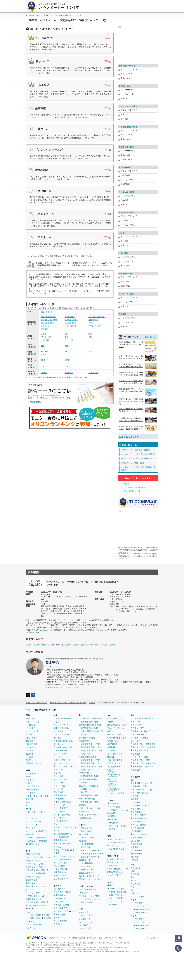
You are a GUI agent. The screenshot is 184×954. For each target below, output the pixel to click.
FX (27, 805)
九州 (49, 870)
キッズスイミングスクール (89, 899)
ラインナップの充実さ (96, 317)
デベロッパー (33, 928)
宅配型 (58, 773)
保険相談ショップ (33, 763)
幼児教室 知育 (85, 818)
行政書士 (84, 853)
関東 (90, 334)
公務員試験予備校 (86, 873)
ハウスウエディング (115, 859)
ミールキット (59, 744)
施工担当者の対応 (71, 323)
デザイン (91, 323)
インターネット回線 (139, 757)
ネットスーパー (60, 750)
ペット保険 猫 (137, 809)
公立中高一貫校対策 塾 (88, 786)
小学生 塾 (83, 792)
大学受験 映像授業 (87, 738)
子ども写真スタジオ (62, 837)
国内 (57, 914)
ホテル (56, 918)
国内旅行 (59, 892)
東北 (66, 334)
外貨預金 (30, 799)
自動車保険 (30, 718)
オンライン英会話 (86, 837)
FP (82, 844)
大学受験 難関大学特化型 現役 (92, 731)
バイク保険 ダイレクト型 (141, 789)
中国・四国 (45, 340)
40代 (66, 351)
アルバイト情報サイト (116, 728)
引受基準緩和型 (139, 818)
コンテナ (59, 770)
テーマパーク (113, 904)
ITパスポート (94, 857)
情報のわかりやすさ (48, 317)
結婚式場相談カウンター (117, 869)
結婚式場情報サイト (115, 872)
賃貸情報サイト (32, 880)
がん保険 (30, 757)
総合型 (58, 847)
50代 (90, 351)
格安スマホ (137, 725)
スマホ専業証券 (32, 786)
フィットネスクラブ (87, 889)
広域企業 (136, 754)
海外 (63, 914)
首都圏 (31, 870)
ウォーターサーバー (62, 718)
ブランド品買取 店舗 (62, 859)
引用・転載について (106, 938)
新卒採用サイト (114, 775)
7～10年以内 (93, 373)
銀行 (30, 783)
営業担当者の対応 (71, 320)
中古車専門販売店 (63, 802)
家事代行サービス (61, 728)
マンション (32, 857)
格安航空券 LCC (60, 902)
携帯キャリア (138, 728)
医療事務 (89, 844)
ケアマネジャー (97, 853)
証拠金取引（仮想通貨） (38, 841)
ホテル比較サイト (61, 898)
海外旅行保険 (31, 744)
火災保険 (30, 741)
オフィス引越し (60, 863)
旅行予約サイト (60, 889)
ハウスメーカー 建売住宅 (134, 487)
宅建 (83, 847)
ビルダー (31, 912)
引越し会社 (58, 776)
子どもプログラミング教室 (90, 879)
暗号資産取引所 (32, 834)
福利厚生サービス (61, 872)
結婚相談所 (112, 865)
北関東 (39, 915)
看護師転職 (112, 744)
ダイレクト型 (33, 722)
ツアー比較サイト (61, 908)
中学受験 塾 (84, 773)
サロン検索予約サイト (116, 849)
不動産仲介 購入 (33, 860)
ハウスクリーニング (62, 731)
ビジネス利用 (61, 921)
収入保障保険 (138, 828)
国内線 (58, 905)
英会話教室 (83, 834)
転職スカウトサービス (116, 738)
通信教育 (83, 805)
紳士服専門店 (84, 919)
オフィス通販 (59, 866)
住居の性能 (45, 326)
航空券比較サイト (61, 895)
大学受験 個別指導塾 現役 (90, 725)
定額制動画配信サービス (64, 834)
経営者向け (114, 819)
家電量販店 (83, 912)
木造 (42, 366)
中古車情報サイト (61, 795)
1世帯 (43, 360)
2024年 (37, 645)
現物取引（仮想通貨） (37, 837)
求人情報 (118, 938)
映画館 (110, 885)
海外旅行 (69, 892)
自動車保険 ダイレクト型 (141, 783)
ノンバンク (40, 812)
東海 (66, 337)
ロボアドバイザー (33, 844)
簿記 (88, 847)
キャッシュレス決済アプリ (37, 831)
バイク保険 (30, 728)
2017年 (91, 645)
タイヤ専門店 (84, 928)
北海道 (43, 334)
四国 (134, 750)
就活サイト (112, 722)
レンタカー (58, 782)
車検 (56, 824)
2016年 (99, 645)
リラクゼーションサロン (89, 896)
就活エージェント (114, 718)
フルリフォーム (34, 893)
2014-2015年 (109, 645)
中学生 (91, 808)
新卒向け (113, 829)
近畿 (90, 337)
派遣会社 (111, 757)
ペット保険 (30, 747)
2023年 (45, 645)
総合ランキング (47, 312)
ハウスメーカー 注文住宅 (36, 905)
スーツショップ (85, 922)
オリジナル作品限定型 (65, 850)
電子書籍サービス (61, 840)
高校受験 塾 (84, 741)
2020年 (68, 645)
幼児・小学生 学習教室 (88, 815)
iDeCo (133, 881)
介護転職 (111, 747)
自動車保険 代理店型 (139, 786)
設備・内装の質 (70, 326)
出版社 (58, 853)
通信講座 (83, 841)
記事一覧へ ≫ (150, 337)
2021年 (60, 645)
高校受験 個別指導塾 (88, 757)
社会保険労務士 (95, 850)
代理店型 (31, 725)
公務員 (84, 857)
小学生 (99, 808)
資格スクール (84, 860)
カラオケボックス (114, 901)
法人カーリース (114, 803)
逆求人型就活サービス (116, 725)
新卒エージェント (114, 780)
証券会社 (31, 780)
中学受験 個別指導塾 (88, 779)
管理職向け (114, 823)
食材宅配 (57, 738)
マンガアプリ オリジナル (64, 856)
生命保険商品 (136, 821)
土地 (49, 857)
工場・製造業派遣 (114, 760)
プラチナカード (141, 913)
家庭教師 (83, 811)
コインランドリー (61, 734)
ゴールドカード (34, 825)
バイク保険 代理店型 (139, 793)
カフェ (56, 831)
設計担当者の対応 (47, 323)
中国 (153, 747)
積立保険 (134, 860)
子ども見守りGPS (61, 879)
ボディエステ (113, 846)
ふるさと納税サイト (62, 760)
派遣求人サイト (114, 763)
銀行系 (31, 812)
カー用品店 (83, 925)
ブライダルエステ (114, 839)
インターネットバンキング (37, 796)
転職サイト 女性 (114, 734)
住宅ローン (128, 484)
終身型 (135, 815)
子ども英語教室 (85, 828)
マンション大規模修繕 (35, 873)
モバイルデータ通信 (139, 738)
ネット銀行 (30, 793)
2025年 (29, 645)
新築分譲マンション (132, 491)
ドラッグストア (85, 916)
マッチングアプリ (114, 875)
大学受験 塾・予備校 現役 (90, 718)
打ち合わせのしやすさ (49, 320)
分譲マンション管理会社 (36, 867)
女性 (66, 346)
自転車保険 (30, 738)
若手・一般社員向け (117, 826)
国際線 (66, 905)
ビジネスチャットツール (117, 810)
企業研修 (111, 816)
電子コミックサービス (63, 843)
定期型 (143, 815)
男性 (42, 346)
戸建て (42, 857)
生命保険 (30, 750)
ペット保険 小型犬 (138, 805)
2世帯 (67, 360)
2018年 (84, 645)
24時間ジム (84, 893)
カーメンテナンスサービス (65, 827)
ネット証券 (30, 773)
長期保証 (44, 329)
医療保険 (30, 754)
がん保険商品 (136, 831)
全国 (122, 898)
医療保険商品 (136, 812)
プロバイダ (135, 741)
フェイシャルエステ (115, 842)
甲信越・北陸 (46, 337)
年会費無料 (32, 818)
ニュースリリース (63, 938)
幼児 (83, 831)
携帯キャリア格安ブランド (144, 731)
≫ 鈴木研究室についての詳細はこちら (62, 687)
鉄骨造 (67, 366)
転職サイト (112, 731)
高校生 (84, 808)
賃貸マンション (32, 883)
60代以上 (44, 354)
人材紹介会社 (113, 785)
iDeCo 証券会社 (32, 789)
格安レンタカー (60, 786)
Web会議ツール (114, 813)
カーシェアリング (61, 779)
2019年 (76, 645)
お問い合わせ (92, 938)
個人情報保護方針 (78, 938)
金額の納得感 (93, 320)
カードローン (31, 809)
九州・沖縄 (69, 340)
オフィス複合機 (60, 869)
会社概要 (52, 938)
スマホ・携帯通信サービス (142, 718)
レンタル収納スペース (65, 766)
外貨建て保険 (136, 844)
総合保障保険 (136, 850)
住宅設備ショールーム (35, 886)
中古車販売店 (59, 799)
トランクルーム (60, 763)
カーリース (58, 789)
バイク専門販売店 (63, 815)
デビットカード (32, 828)
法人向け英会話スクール (89, 876)
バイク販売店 (59, 811)
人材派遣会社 (113, 790)
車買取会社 (58, 792)
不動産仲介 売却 (33, 854)
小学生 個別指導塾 (87, 799)
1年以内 (44, 373)
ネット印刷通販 (114, 807)
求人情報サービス (114, 766)
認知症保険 (135, 841)
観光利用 (59, 924)
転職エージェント (114, 741)
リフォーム (30, 889)
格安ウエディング (114, 862)
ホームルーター (137, 734)
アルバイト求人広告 (115, 793)
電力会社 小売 (60, 875)
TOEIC (84, 850)
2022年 (52, 645)
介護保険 (134, 847)
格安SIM (136, 722)
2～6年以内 (69, 373)
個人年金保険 (136, 853)
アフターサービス (94, 326)
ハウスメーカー (34, 924)
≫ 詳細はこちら (33, 632)
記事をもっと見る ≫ (129, 437)
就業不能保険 (136, 837)
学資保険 (30, 760)
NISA (28, 777)
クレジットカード (33, 815)
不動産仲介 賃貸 (33, 876)
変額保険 (134, 857)
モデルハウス (69, 317)
